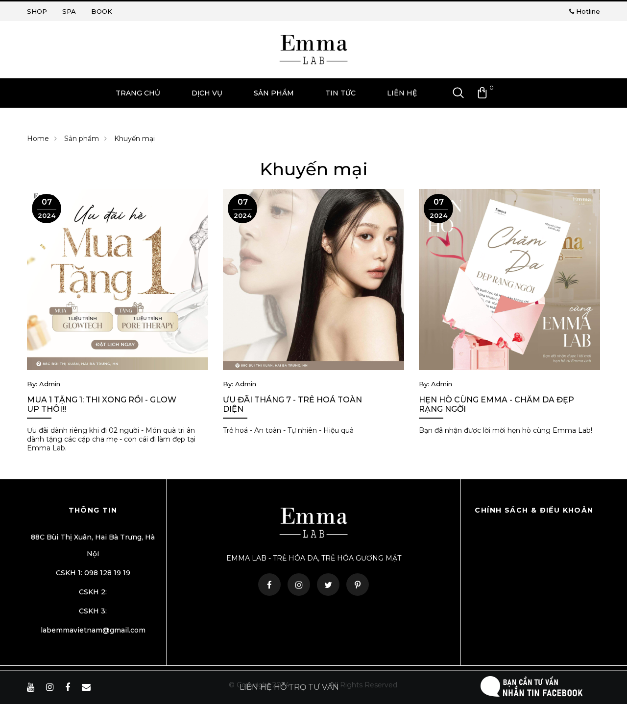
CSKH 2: (93, 591)
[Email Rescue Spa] (87, 687)
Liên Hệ (402, 93)
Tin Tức (340, 93)
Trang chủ (138, 93)
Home (38, 138)
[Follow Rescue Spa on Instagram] (51, 687)
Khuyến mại (134, 138)
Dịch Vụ (207, 93)
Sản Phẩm (274, 93)
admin (48, 384)
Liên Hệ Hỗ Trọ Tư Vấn (289, 687)
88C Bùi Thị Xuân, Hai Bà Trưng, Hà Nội (93, 545)
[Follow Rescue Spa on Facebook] (68, 687)
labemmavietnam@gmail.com (93, 630)
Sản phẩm (81, 138)
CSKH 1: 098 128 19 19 (93, 572)
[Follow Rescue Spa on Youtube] (32, 687)
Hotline (587, 11)
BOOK (101, 11)
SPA (69, 11)
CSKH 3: (93, 611)
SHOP (37, 11)
